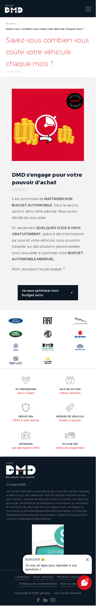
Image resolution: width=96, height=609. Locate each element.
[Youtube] (52, 600)
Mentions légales (69, 576)
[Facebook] (38, 600)
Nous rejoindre (43, 576)
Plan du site (68, 583)
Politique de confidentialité (38, 583)
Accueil (10, 23)
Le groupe (22, 576)
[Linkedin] (45, 600)
